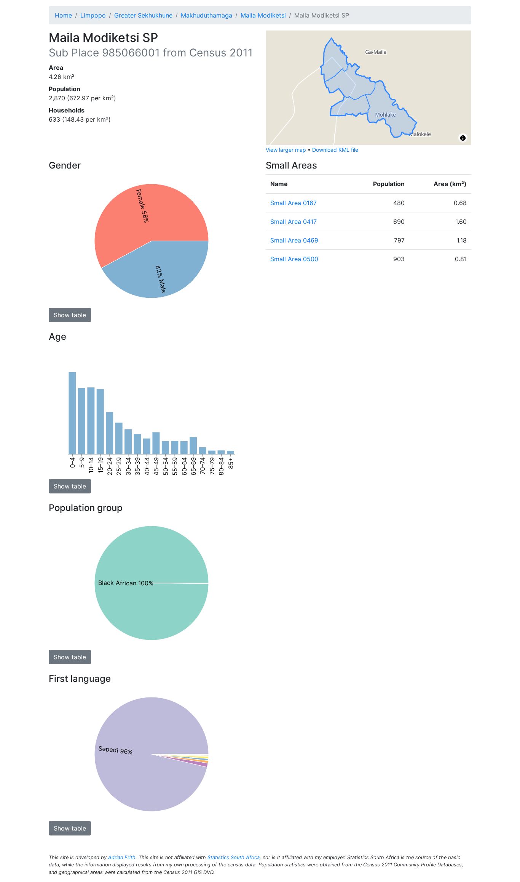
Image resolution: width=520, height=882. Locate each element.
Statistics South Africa (233, 857)
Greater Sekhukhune (143, 15)
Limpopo (93, 15)
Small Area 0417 (293, 221)
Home (63, 15)
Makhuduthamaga (206, 15)
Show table (70, 315)
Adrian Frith (122, 857)
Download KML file (335, 149)
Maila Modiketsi (263, 15)
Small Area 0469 (294, 240)
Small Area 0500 (294, 259)
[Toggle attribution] (462, 138)
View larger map (286, 149)
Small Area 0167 (293, 203)
